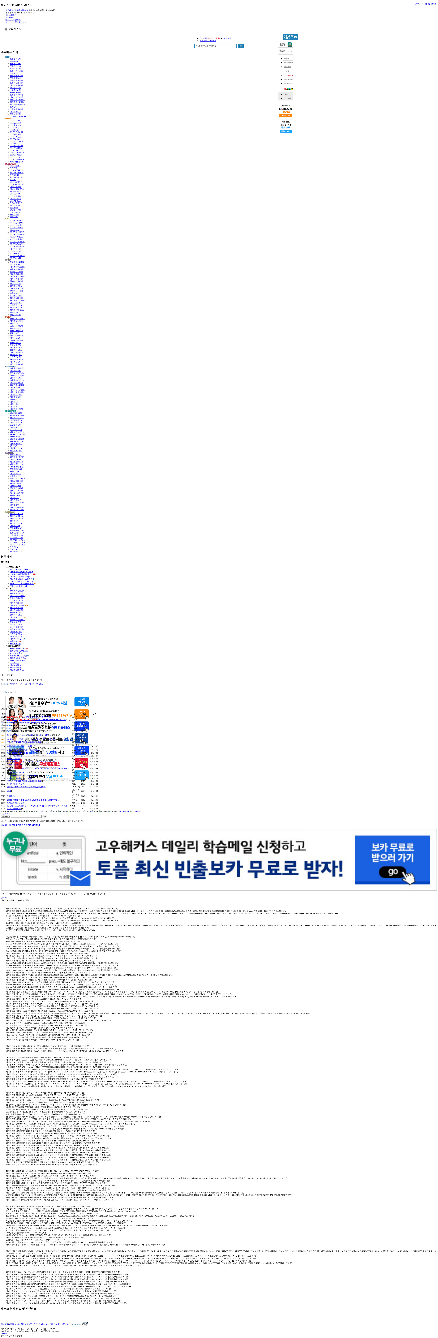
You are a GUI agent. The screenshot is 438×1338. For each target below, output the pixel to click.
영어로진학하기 (16, 488)
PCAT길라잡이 (16, 430)
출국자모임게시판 (17, 300)
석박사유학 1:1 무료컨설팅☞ (22, 584)
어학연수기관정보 (17, 390)
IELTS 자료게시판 (17, 234)
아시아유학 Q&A (17, 310)
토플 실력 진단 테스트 (208, 41)
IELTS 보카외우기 (17, 246)
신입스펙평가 (15, 210)
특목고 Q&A (15, 495)
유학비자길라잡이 (17, 291)
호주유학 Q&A (16, 305)
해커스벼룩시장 (16, 352)
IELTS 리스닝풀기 (17, 242)
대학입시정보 (15, 486)
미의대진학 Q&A (17, 423)
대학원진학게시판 (17, 276)
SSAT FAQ (14, 217)
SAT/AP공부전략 (16, 170)
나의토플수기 (15, 112)
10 (108, 811)
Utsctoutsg (76, 787)
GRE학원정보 (15, 128)
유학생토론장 (15, 345)
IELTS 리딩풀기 (16, 244)
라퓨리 (74, 772)
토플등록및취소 (16, 78)
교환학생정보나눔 (17, 373)
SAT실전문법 (15, 194)
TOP (8, 814)
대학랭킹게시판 (16, 274)
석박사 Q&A (15, 338)
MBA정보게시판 (16, 162)
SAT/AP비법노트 (16, 184)
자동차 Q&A (15, 362)
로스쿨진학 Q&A (17, 418)
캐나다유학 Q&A (17, 308)
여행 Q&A (14, 407)
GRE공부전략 (15, 125)
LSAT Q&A (14, 549)
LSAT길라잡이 (16, 413)
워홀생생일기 (15, 399)
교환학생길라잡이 (17, 368)
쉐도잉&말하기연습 (18, 658)
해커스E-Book (15, 459)
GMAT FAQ (14, 150)
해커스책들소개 (16, 514)
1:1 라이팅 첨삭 (16, 653)
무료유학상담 (15, 315)
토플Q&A (14, 107)
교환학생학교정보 (17, 375)
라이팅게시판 (15, 88)
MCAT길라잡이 (16, 420)
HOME (5, 684)
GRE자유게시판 (16, 146)
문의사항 (203, 38)
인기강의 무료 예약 (289, 75)
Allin (74, 784)
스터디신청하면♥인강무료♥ (21, 574)
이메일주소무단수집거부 (35, 1324)
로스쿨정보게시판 (17, 415)
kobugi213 (76, 750)
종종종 (74, 756)
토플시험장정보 (16, 71)
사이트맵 (227, 38)
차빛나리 (75, 739)
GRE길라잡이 (15, 120)
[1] (69, 720)
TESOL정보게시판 (17, 435)
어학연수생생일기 (17, 392)
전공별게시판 (15, 284)
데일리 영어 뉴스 (17, 670)
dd (73, 809)
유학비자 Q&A (16, 296)
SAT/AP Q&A (15, 201)
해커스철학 (14, 505)
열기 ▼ (4, 898)
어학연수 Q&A (16, 395)
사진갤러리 (14, 324)
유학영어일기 (15, 343)
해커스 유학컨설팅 (13, 20)
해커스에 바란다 (216, 38)
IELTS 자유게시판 (17, 256)
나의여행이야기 (16, 409)
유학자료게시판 (16, 269)
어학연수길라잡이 (17, 385)
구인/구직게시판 (16, 441)
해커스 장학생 (15, 455)
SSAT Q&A (14, 215)
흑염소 (74, 759)
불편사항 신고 (287, 67)
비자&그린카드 (16, 444)
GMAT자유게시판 (17, 159)
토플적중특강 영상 (18, 648)
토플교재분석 (15, 66)
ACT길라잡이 (15, 205)
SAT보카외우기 (16, 196)
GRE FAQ (14, 130)
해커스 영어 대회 (17, 510)
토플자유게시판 (16, 109)
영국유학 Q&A (16, 303)
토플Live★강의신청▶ (19, 586)
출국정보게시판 (16, 298)
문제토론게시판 (16, 80)
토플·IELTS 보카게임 (18, 656)
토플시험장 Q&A (17, 73)
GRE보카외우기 (16, 141)
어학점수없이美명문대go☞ (21, 577)
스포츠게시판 (15, 357)
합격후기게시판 (16, 491)
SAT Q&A (14, 547)
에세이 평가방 (15, 199)
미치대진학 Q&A (17, 427)
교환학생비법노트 (17, 380)
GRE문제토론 (15, 134)
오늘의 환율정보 (16, 668)
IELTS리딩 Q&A (16, 538)
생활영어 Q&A (16, 350)
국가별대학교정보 (17, 267)
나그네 (74, 762)
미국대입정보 (15, 187)
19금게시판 (14, 333)
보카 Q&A (14, 521)
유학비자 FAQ (15, 293)
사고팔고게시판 (16, 481)
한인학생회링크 (16, 321)
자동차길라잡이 (16, 359)
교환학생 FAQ (15, 371)
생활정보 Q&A (16, 355)
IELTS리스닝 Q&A (17, 540)
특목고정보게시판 (17, 493)
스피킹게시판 (15, 90)
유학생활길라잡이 (17, 319)
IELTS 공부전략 (16, 228)
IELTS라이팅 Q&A (17, 545)
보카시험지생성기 (17, 100)
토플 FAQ (14, 61)
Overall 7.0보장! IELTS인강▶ (21, 581)
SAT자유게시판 (16, 203)
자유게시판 (14, 471)
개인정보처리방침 (16, 1324)
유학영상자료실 (16, 272)
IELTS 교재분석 (16, 223)
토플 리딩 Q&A (16, 528)
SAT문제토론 (15, 191)
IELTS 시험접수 (16, 258)
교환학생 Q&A (16, 378)
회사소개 (4, 1324)
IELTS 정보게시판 (17, 232)
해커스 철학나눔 (16, 462)
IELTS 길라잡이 (16, 220)
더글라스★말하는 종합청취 (21, 579)
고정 (289, 98)
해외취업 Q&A (16, 448)
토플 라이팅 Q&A (17, 535)
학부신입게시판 (16, 279)
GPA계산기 (14, 663)
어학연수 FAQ (15, 387)
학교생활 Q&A (16, 347)
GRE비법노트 (15, 137)
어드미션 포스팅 (16, 288)
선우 (74, 742)
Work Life (13, 446)
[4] (22, 809)
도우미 (74, 717)
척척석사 (75, 803)
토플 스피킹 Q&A (17, 533)
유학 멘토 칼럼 (16, 469)
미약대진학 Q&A (17, 432)
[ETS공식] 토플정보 (18, 116)
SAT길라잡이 (15, 166)
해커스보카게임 (16, 97)
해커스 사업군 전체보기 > (15, 22)
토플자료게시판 (16, 83)
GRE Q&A (14, 144)
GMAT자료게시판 (17, 153)
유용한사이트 (15, 476)
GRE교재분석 (15, 123)
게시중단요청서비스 (62, 1324)
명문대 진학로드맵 (17, 660)
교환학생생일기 (16, 383)
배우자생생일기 (16, 340)
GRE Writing (15, 139)
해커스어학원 (10, 15)
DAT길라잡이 (15, 425)
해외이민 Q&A (16, 451)
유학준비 (13, 684)
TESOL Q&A (15, 437)
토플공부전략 (15, 64)
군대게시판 (14, 498)
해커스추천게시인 (17, 457)
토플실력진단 (15, 114)
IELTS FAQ (14, 230)
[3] (47, 731)
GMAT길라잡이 (16, 148)
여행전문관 (14, 404)
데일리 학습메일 (16, 464)
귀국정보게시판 (16, 364)
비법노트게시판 (16, 85)
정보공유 (75, 775)
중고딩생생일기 (16, 326)
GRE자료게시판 (16, 132)
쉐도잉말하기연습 (17, 102)
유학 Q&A (14, 312)
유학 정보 (23, 684)
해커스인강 (10, 17)
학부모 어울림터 (16, 483)
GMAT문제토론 (16, 155)
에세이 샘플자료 (16, 665)
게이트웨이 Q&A (17, 551)
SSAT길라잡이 (16, 212)
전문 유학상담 (287, 84)
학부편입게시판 (16, 281)
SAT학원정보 (15, 175)
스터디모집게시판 (17, 479)
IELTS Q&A (15, 253)
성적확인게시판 (16, 76)
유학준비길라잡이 (17, 262)
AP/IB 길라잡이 (16, 177)
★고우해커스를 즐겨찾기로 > (426, 4)
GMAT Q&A (15, 157)
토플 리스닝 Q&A (17, 530)
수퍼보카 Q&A (16, 523)
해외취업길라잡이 (17, 439)
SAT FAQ (13, 168)
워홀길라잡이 (15, 397)
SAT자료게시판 (16, 182)
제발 (74, 778)
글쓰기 (3, 814)
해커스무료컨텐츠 (17, 502)
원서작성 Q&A (16, 286)
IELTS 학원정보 (16, 225)
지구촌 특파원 (15, 500)
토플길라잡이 (15, 59)
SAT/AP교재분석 (16, 173)
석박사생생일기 (16, 335)
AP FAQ (13, 180)
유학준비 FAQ (15, 264)
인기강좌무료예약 (17, 507)
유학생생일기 (15, 328)
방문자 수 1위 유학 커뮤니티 (16, 10)
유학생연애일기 (16, 331)
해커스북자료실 (16, 518)
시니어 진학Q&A (17, 189)
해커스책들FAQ (16, 516)
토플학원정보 (15, 68)
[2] (43, 750)
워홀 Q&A (14, 402)
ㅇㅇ (74, 764)
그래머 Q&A (15, 526)
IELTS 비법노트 (16, 237)
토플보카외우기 (16, 95)
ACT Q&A (14, 208)
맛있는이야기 (15, 474)
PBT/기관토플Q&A (17, 104)
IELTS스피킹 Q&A (17, 542)
